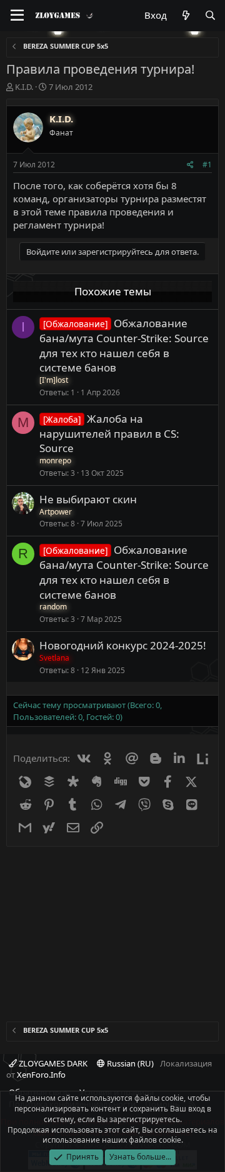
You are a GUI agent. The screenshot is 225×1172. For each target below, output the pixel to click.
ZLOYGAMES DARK (52, 1063)
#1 (207, 164)
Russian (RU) (129, 1063)
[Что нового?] (185, 15)
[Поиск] (210, 15)
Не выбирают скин (88, 499)
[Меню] (17, 15)
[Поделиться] (190, 165)
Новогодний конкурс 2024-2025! (122, 645)
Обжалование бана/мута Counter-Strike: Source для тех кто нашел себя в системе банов (124, 345)
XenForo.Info (41, 1074)
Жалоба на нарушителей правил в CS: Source (109, 433)
